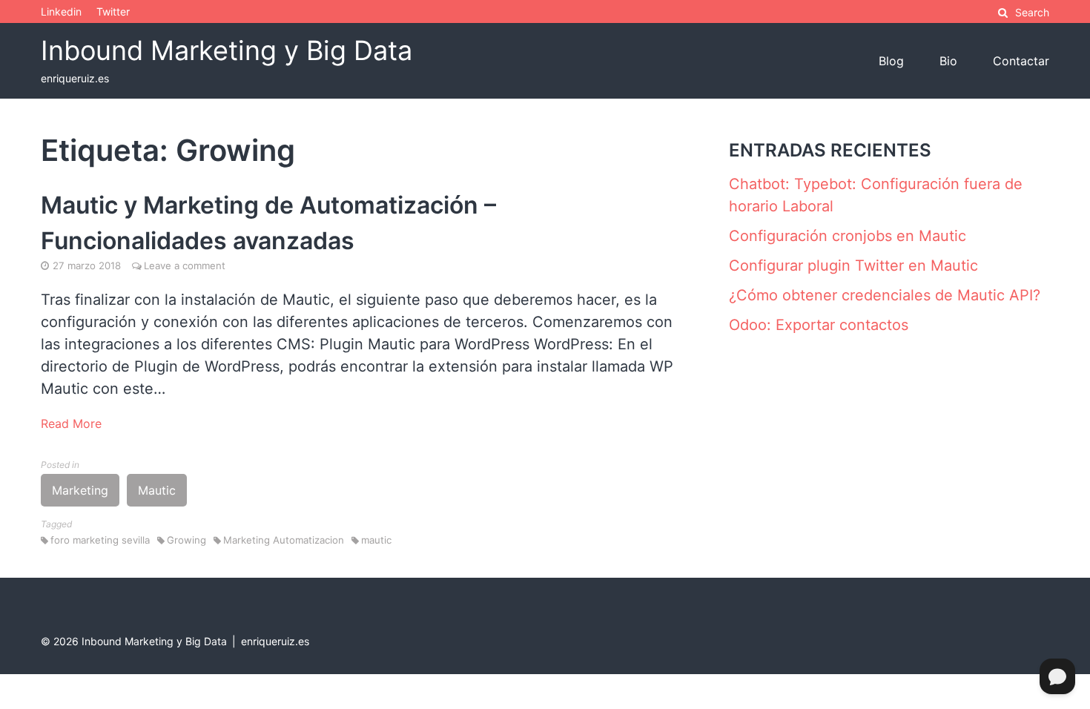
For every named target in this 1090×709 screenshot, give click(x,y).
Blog (891, 60)
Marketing (80, 490)
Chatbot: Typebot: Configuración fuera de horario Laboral (876, 195)
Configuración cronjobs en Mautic (847, 236)
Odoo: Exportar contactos (818, 325)
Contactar (1021, 60)
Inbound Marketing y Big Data (226, 50)
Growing (186, 540)
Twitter (113, 11)
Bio (948, 60)
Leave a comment (184, 265)
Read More (71, 423)
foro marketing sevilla (100, 540)
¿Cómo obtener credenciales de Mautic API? (884, 295)
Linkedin (61, 11)
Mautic (157, 490)
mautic (376, 540)
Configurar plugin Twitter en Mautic (853, 265)
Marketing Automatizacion (283, 540)
